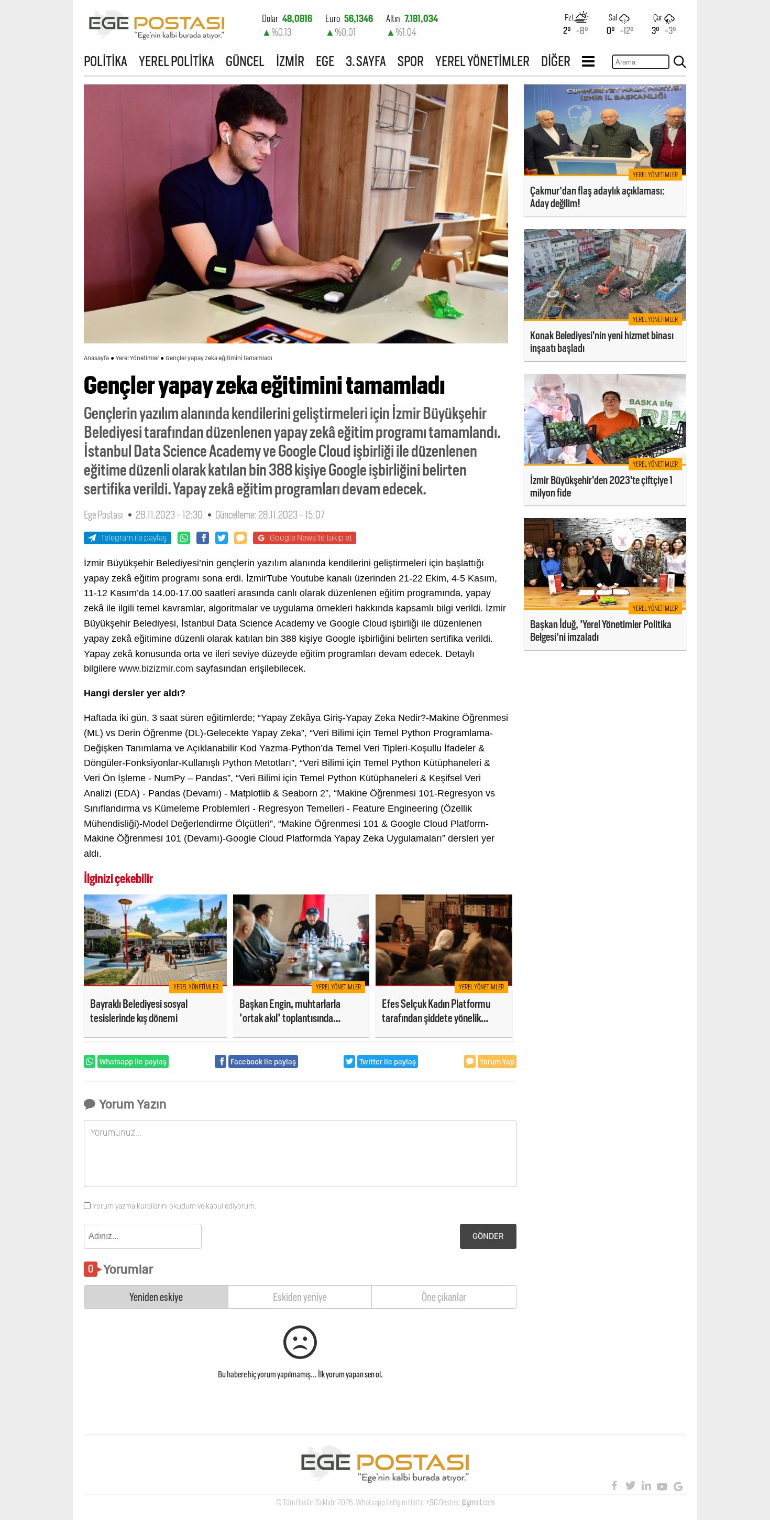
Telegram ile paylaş (134, 538)
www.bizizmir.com (156, 668)
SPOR (411, 61)
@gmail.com (477, 1502)
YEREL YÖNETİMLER (482, 61)
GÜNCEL (245, 61)
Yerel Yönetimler (137, 358)
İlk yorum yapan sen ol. (350, 1374)
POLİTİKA (105, 61)
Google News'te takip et (311, 538)
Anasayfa (96, 358)
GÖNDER (488, 1236)
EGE (325, 61)
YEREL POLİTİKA (176, 61)
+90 (431, 1502)
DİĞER (555, 61)
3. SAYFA (366, 61)
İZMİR (290, 61)
